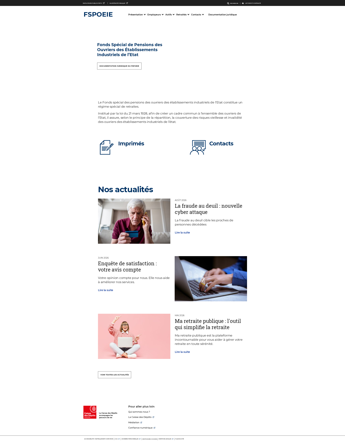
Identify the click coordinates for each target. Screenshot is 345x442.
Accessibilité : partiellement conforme (98, 439)
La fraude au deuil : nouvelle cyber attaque (208, 208)
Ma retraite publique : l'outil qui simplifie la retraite (208, 324)
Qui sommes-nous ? (139, 412)
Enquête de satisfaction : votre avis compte (127, 266)
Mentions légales (165, 439)
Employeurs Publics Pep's (92, 3)
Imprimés (131, 143)
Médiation (133, 422)
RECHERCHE (234, 3)
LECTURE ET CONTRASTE (253, 3)
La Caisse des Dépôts (139, 417)
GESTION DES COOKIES (149, 439)
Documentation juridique (222, 14)
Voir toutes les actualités (114, 375)
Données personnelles (130, 439)
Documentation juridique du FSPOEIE (119, 66)
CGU (116, 439)
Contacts (221, 143)
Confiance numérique (140, 427)
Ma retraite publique (117, 3)
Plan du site (179, 439)
